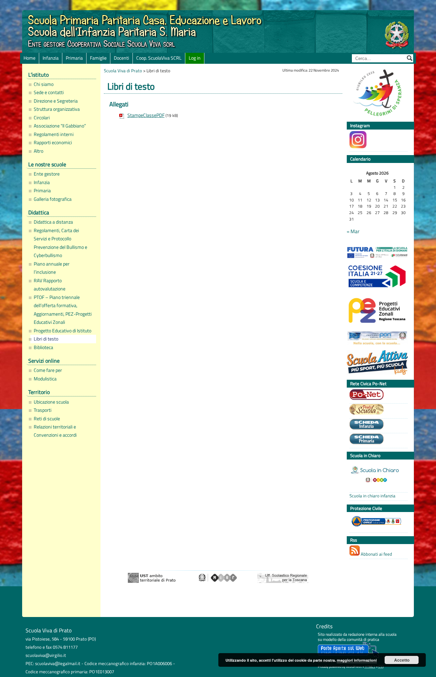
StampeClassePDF (146, 115)
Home (29, 58)
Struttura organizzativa (57, 109)
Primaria (74, 58)
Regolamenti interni (54, 134)
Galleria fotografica (53, 199)
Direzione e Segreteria (56, 101)
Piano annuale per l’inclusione (51, 268)
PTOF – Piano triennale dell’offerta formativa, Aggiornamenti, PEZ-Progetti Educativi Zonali (63, 310)
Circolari (42, 117)
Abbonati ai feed (376, 554)
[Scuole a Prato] (377, 410)
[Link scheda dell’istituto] (377, 425)
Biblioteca (43, 347)
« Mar (353, 231)
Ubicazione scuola (51, 402)
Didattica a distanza (53, 222)
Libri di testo (46, 339)
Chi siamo (43, 84)
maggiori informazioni (357, 660)
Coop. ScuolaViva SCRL (159, 58)
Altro (38, 151)
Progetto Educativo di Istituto (62, 330)
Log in (195, 58)
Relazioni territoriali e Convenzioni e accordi (55, 431)
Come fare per (48, 370)
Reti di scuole (47, 418)
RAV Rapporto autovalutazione (49, 284)
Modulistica (45, 378)
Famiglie (98, 58)
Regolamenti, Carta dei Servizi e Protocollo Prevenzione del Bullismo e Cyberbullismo (60, 243)
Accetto (401, 660)
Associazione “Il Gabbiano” (60, 126)
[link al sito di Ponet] (377, 395)
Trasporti (42, 410)
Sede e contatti (49, 92)
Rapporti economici (53, 142)
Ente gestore (47, 174)
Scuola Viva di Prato (123, 70)
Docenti (121, 58)
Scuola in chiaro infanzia (372, 496)
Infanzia (51, 58)
